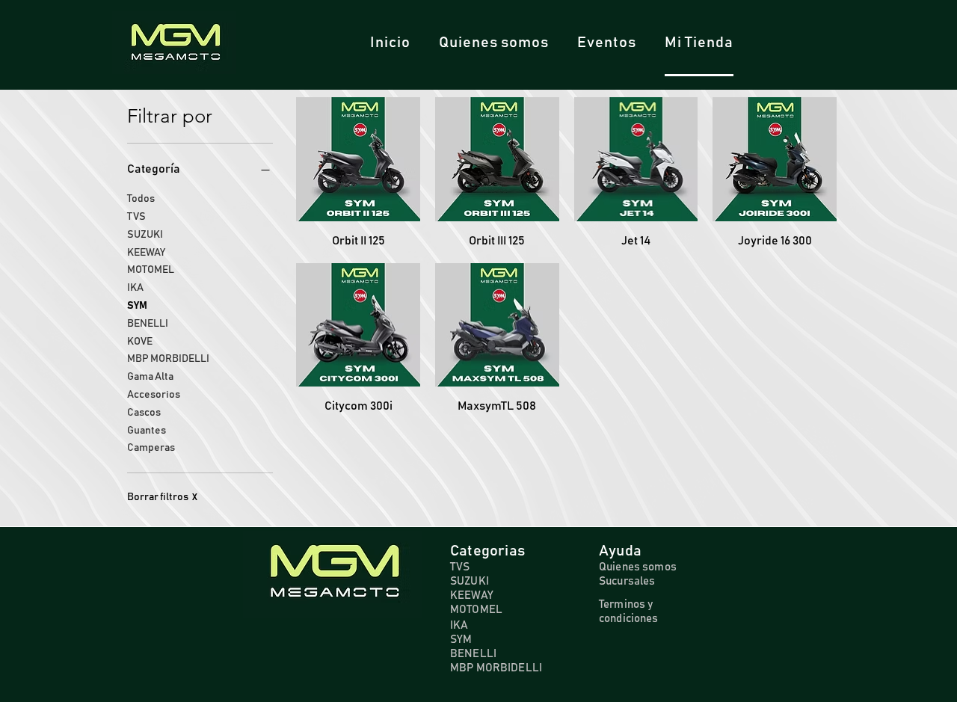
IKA (135, 288)
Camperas (151, 448)
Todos (141, 199)
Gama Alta (150, 377)
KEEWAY (146, 252)
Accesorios (153, 395)
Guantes (146, 430)
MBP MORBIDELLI (168, 359)
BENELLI (147, 323)
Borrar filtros (162, 497)
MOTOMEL (150, 270)
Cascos (144, 412)
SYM (137, 306)
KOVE (140, 341)
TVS (136, 217)
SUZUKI (145, 235)
